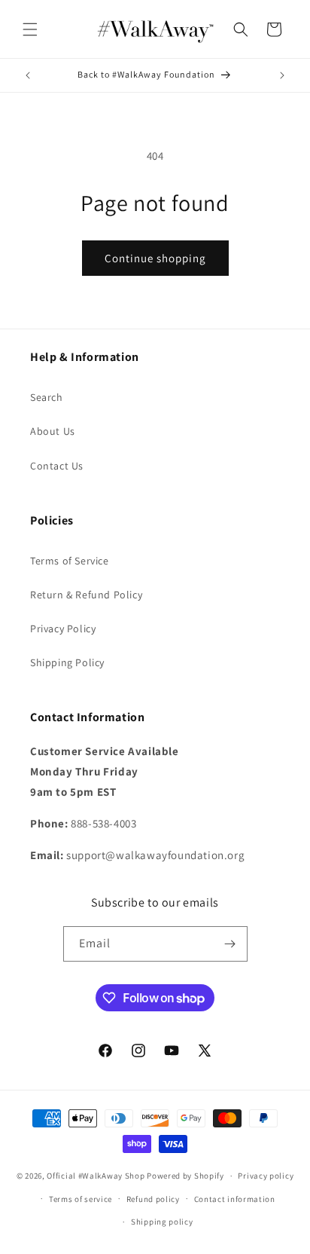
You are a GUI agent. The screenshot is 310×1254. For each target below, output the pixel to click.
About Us (52, 431)
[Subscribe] (230, 944)
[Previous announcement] (27, 75)
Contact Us (57, 466)
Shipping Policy (67, 662)
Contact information (234, 1199)
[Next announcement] (282, 75)
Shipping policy (162, 1221)
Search (46, 397)
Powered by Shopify (185, 1175)
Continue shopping (155, 258)
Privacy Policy (63, 628)
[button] (30, 29)
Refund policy (153, 1199)
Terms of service (80, 1199)
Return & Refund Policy (86, 594)
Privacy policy (265, 1175)
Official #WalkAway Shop (95, 1175)
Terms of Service (69, 560)
